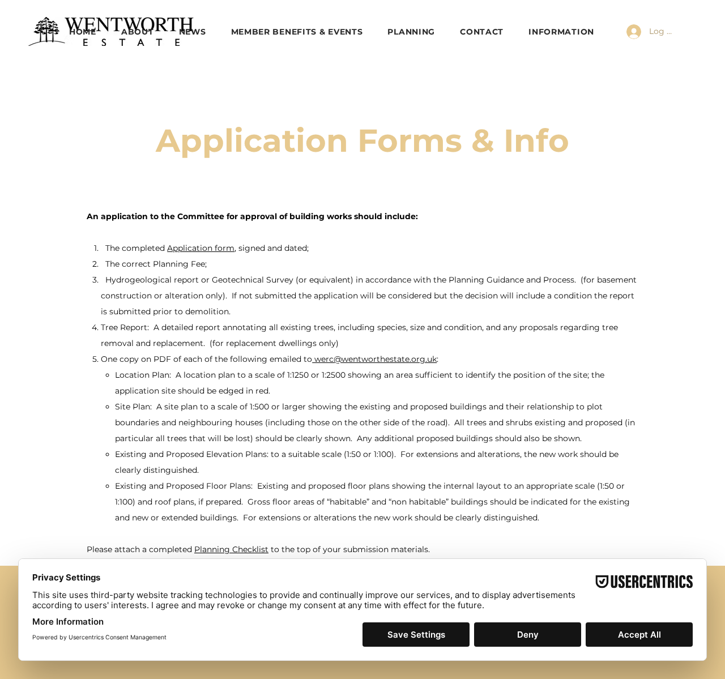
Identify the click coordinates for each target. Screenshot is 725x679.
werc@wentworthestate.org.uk (374, 359)
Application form (200, 248)
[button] (561, 31)
